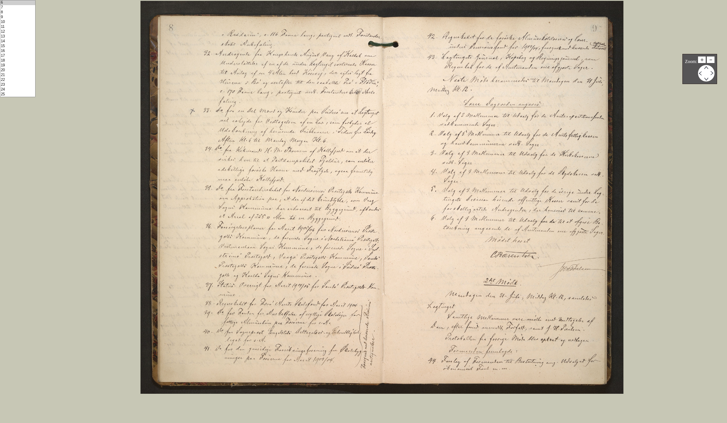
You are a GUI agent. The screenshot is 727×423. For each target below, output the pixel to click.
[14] (17, 41)
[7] (17, 7)
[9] (17, 17)
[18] (17, 60)
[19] (17, 65)
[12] (17, 31)
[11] (17, 26)
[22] (17, 80)
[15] (17, 46)
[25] (17, 94)
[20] (17, 70)
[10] (17, 22)
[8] (17, 12)
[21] (17, 75)
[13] (17, 36)
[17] (17, 55)
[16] (17, 51)
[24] (17, 89)
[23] (17, 84)
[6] (17, 2)
